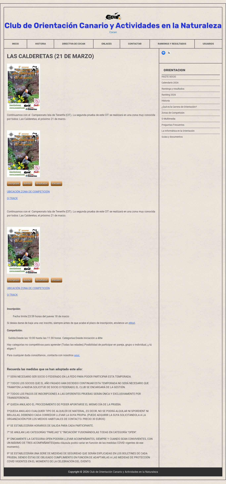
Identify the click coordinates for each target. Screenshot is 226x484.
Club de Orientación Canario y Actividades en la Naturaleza (113, 25)
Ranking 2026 (169, 94)
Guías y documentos (172, 136)
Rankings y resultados (172, 43)
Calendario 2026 (170, 82)
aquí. (77, 355)
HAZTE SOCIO (169, 76)
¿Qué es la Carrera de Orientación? (179, 106)
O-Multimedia (168, 118)
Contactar (134, 43)
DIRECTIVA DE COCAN (73, 43)
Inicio (15, 43)
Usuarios (208, 43)
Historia (40, 43)
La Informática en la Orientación (178, 130)
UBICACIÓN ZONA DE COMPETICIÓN (28, 191)
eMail (132, 323)
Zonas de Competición (173, 112)
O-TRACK (12, 198)
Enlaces (107, 43)
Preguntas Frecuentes (173, 124)
